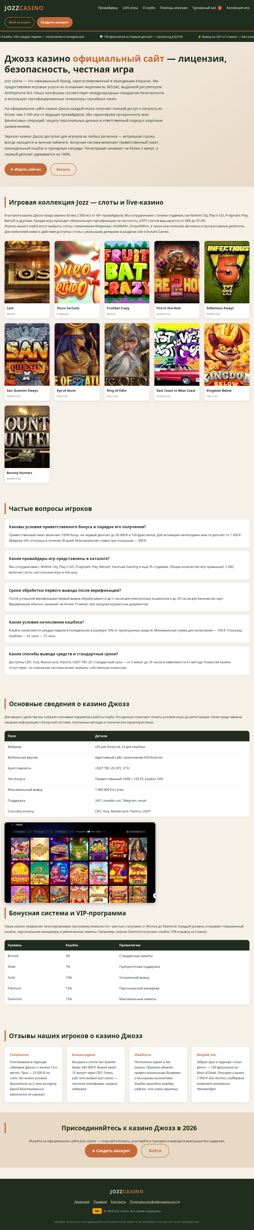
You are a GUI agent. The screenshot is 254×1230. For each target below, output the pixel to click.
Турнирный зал (206, 8)
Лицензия (81, 1202)
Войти (155, 1150)
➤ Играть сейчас (26, 169)
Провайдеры (108, 8)
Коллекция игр (238, 8)
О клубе (149, 8)
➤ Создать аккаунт (111, 1150)
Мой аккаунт (20, 22)
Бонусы (63, 169)
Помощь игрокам (174, 8)
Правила (100, 1202)
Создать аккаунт (55, 22)
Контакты (118, 1202)
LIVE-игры (130, 8)
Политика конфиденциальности (155, 1202)
